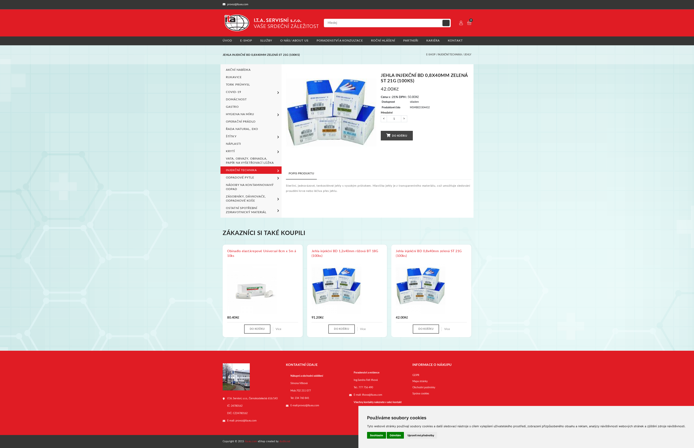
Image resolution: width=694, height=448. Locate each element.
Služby (266, 40)
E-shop (246, 40)
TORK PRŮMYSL (238, 84)
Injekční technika (450, 54)
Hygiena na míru (240, 114)
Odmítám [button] (395, 435)
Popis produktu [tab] (301, 173)
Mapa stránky (420, 381)
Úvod (227, 40)
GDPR (415, 375)
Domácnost (236, 99)
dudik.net (284, 441)
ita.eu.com (251, 441)
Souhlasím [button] (376, 435)
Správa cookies (420, 393)
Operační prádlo (241, 121)
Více (278, 329)
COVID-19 (233, 92)
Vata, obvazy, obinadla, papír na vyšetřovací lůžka (250, 160)
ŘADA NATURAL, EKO (242, 129)
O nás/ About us (294, 40)
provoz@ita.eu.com (246, 420)
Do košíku (399, 136)
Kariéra (433, 40)
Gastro (232, 106)
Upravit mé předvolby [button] (421, 435)
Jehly (467, 54)
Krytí (230, 151)
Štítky (231, 136)
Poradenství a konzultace (340, 40)
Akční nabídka (238, 69)
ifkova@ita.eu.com (372, 395)
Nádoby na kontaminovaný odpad (249, 187)
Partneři (410, 40)
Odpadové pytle (240, 177)
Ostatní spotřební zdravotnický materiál (246, 210)
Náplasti (233, 143)
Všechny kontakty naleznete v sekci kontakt (378, 402)
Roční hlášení (383, 40)
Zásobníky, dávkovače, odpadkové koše (246, 198)
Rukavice (234, 77)
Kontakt (455, 40)
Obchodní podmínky (423, 387)
